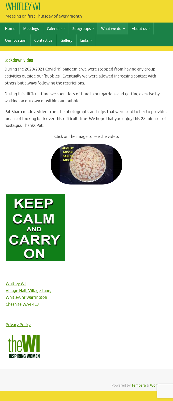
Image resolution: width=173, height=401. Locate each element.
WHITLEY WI (23, 7)
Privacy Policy (18, 324)
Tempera (139, 385)
